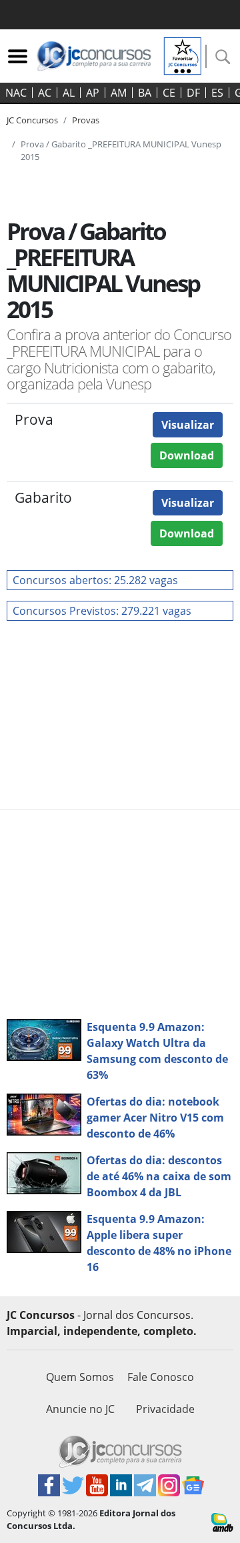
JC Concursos (32, 120)
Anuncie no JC (80, 1409)
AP (92, 92)
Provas (85, 120)
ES (217, 92)
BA (144, 92)
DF (193, 92)
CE (169, 92)
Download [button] (186, 455)
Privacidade (165, 1409)
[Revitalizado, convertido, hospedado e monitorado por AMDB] (222, 1521)
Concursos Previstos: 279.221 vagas (102, 610)
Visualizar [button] (187, 424)
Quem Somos (80, 1377)
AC (44, 92)
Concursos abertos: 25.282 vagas (95, 580)
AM (119, 92)
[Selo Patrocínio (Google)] (183, 54)
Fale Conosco (160, 1377)
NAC (16, 92)
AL (69, 92)
